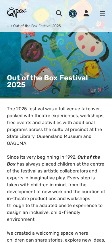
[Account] (86, 13)
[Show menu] (100, 13)
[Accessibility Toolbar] (73, 13)
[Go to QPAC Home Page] (17, 12)
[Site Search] (59, 13)
